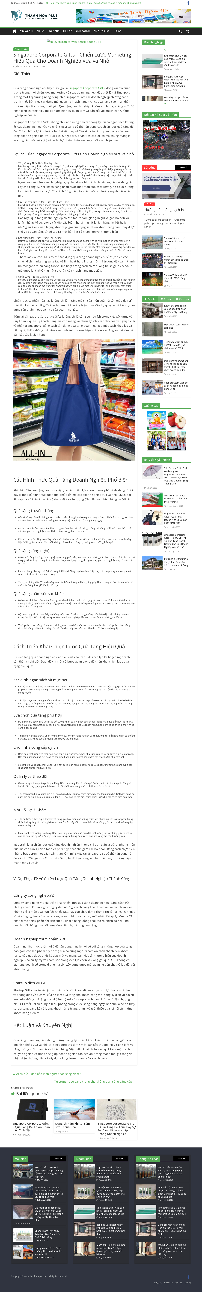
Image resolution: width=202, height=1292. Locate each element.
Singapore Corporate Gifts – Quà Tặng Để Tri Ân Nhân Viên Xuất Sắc (31, 1127)
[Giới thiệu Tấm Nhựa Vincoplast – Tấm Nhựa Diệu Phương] (153, 495)
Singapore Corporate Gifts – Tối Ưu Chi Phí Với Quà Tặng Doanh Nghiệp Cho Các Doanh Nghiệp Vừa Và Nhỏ (176, 541)
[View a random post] (187, 31)
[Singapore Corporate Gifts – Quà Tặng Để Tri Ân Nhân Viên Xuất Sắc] (31, 1101)
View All (183, 167)
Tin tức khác (101, 31)
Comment (184, 299)
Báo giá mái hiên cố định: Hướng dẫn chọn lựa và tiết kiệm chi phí (48, 1251)
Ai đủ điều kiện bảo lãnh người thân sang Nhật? (47, 1074)
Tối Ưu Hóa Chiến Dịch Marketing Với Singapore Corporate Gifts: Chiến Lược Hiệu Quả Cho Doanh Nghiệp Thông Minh (176, 476)
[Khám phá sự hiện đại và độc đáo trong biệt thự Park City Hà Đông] (153, 304)
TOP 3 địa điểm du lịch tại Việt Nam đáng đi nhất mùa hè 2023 (176, 345)
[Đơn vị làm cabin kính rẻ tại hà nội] (153, 323)
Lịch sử (67, 31)
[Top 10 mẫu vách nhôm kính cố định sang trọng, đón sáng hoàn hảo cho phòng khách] (84, 1165)
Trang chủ (26, 31)
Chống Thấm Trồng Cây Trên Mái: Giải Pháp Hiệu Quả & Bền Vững (47, 1233)
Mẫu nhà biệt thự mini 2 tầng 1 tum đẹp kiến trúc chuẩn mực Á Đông (176, 561)
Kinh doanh (83, 31)
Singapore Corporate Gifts (86, 88)
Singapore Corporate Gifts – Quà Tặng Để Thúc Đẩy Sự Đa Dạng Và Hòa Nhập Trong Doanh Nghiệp (117, 1129)
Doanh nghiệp (21, 49)
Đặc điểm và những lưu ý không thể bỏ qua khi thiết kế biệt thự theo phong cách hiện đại (176, 365)
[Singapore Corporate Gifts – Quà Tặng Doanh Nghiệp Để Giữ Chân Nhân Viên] (153, 513)
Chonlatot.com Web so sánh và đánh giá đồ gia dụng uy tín (176, 385)
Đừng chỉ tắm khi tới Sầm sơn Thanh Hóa (72, 1125)
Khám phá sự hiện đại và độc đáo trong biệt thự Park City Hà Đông (175, 308)
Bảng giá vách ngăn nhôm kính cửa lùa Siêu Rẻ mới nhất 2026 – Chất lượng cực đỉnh (176, 81)
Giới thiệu (168, 1282)
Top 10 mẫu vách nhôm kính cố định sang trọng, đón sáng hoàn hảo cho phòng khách (108, 1172)
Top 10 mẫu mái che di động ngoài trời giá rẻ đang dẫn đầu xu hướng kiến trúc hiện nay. (49, 1172)
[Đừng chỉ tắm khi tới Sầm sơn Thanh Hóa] (74, 1101)
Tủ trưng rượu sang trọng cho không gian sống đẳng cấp (95, 1081)
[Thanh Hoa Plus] (14, 31)
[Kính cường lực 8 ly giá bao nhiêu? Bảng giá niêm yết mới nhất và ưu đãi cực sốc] (152, 56)
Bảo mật (178, 1282)
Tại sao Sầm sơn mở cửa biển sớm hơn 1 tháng (174, 241)
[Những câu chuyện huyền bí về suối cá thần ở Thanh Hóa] (152, 256)
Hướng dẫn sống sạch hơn (165, 209)
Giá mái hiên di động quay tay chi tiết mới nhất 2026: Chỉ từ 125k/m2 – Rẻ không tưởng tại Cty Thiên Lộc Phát (49, 1213)
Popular (152, 299)
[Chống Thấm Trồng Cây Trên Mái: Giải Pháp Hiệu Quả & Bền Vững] (23, 1229)
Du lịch (41, 31)
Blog (118, 31)
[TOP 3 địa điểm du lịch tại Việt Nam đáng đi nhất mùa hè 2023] (153, 340)
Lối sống (54, 31)
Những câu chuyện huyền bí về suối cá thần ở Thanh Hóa (176, 259)
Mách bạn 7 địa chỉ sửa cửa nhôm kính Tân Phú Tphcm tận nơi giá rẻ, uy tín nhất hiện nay (110, 1249)
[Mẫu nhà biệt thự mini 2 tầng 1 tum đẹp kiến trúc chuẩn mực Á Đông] (153, 558)
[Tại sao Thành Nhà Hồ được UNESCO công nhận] (152, 274)
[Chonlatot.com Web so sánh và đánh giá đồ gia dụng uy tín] (153, 381)
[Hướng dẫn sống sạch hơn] (166, 175)
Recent (168, 299)
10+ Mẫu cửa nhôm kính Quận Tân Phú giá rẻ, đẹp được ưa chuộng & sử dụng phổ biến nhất (110, 1192)
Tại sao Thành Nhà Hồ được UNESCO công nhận (175, 278)
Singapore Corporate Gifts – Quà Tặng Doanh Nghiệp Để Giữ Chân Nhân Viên (175, 518)
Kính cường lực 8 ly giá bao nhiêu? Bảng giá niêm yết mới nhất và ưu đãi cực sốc (87, 2)
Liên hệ (188, 1282)
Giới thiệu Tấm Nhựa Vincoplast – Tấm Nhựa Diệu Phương (176, 498)
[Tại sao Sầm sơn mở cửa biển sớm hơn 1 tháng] (152, 237)
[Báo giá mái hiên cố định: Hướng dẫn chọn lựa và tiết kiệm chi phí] (23, 1246)
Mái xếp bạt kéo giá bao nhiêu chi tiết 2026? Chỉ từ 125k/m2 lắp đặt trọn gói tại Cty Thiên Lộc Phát (49, 1192)
